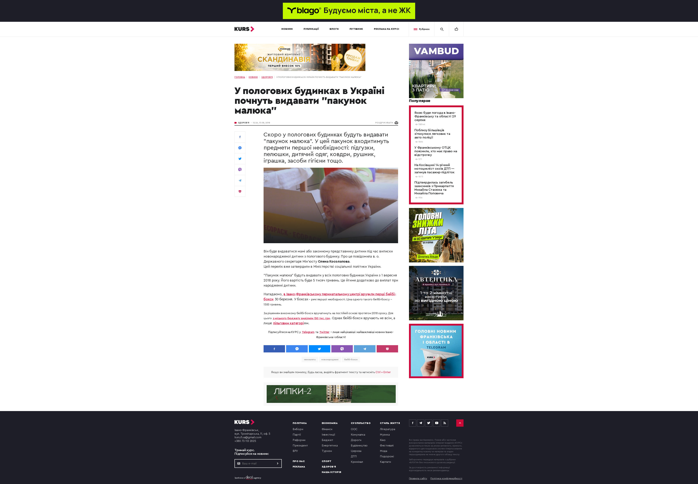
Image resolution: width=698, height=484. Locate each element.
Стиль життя (390, 423)
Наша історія (331, 472)
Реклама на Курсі (386, 29)
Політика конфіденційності (446, 478)
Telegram (308, 332)
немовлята (310, 359)
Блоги (334, 29)
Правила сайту (418, 478)
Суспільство (361, 423)
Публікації (311, 29)
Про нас (299, 461)
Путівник (356, 29)
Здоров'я (243, 123)
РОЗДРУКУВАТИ (384, 123)
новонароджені (329, 359)
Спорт (326, 461)
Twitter (324, 332)
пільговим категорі (288, 323)
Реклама (299, 466)
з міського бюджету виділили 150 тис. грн (301, 318)
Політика (300, 423)
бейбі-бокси (351, 359)
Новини (287, 29)
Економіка (330, 423)
